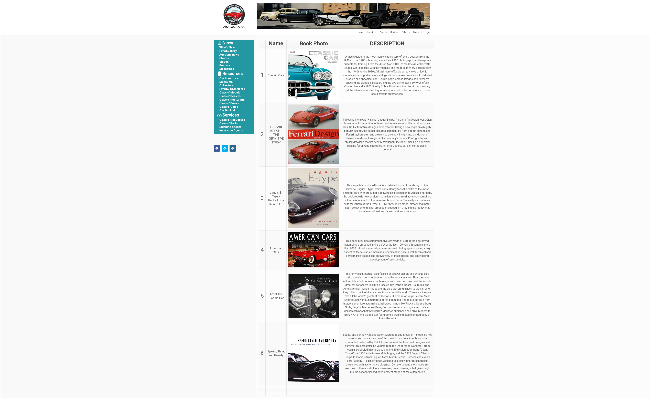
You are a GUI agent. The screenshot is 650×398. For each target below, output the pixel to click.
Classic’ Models (229, 92)
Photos (224, 58)
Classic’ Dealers (230, 96)
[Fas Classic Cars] (234, 15)
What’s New (227, 47)
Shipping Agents (230, 127)
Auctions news (229, 54)
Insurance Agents (231, 130)
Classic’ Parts (228, 123)
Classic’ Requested (232, 119)
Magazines (226, 68)
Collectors (226, 85)
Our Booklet (227, 110)
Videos (224, 61)
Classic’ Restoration (232, 99)
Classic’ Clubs (228, 106)
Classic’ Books (229, 103)
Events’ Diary (228, 51)
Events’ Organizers (232, 89)
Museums (226, 81)
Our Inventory (228, 78)
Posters (224, 65)
